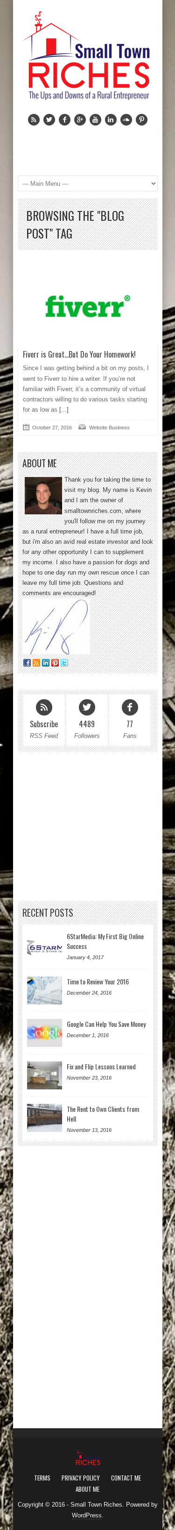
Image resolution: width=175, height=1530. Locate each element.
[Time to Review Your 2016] (44, 990)
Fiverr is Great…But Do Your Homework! (79, 354)
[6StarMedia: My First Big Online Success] (44, 945)
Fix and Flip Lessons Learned (101, 1066)
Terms (42, 1477)
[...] (63, 409)
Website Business (109, 427)
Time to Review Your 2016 (98, 981)
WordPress (87, 1515)
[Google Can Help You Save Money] (44, 1033)
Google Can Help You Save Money (106, 1024)
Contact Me (126, 1477)
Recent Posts (47, 912)
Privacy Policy (81, 1477)
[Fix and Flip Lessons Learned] (44, 1075)
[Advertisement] (88, 826)
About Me (87, 1489)
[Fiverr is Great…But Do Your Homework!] (88, 306)
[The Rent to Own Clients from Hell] (44, 1118)
